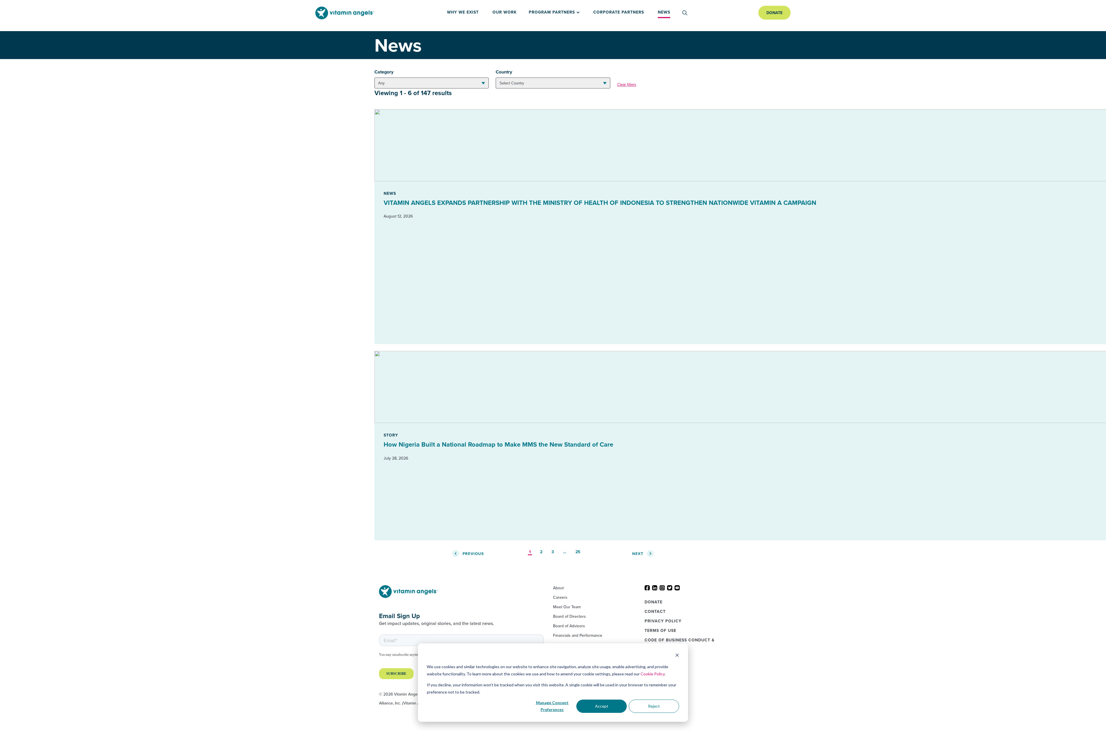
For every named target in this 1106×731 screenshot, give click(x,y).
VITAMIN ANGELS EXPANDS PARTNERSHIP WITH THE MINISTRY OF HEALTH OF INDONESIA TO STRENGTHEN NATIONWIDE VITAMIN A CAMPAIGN (600, 202)
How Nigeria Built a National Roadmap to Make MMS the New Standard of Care (498, 444)
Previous (473, 553)
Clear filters (626, 84)
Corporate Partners (618, 12)
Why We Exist (463, 12)
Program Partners (552, 12)
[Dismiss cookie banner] (677, 656)
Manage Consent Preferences (552, 706)
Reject (654, 706)
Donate (774, 13)
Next (637, 553)
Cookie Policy (652, 673)
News (664, 12)
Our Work (505, 12)
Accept (601, 706)
